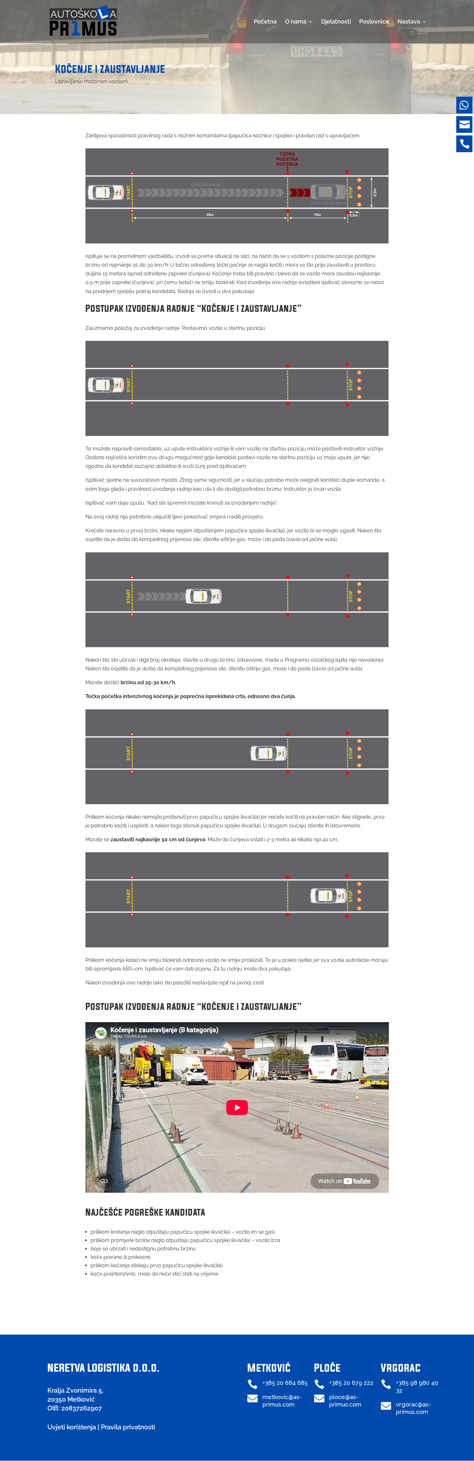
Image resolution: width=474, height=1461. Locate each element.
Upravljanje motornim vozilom (91, 81)
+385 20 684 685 (285, 1382)
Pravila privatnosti (128, 1427)
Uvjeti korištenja (71, 1427)
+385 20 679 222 (351, 1382)
